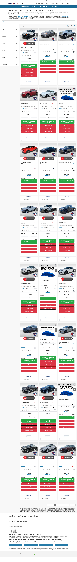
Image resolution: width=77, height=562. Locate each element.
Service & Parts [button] (52, 3)
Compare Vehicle (26, 84)
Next (64, 504)
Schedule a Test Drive (26, 16)
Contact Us (19, 16)
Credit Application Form (65, 16)
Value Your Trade (29, 72)
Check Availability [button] (29, 69)
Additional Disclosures (26, 553)
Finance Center (46, 544)
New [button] (39, 3)
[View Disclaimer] (31, 55)
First (49, 504)
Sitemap (19, 553)
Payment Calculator (22, 17)
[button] (37, 35)
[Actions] (36, 48)
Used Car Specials (15, 544)
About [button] (62, 3)
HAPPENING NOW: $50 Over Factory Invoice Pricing (38, 7)
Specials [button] (46, 3)
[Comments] (36, 55)
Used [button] (42, 3)
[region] (29, 63)
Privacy (22, 553)
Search (71, 21)
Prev (53, 504)
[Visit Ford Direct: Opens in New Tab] (36, 554)
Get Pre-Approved (29, 75)
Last (67, 504)
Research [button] (67, 3)
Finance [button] (58, 3)
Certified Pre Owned (61, 544)
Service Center (30, 544)
